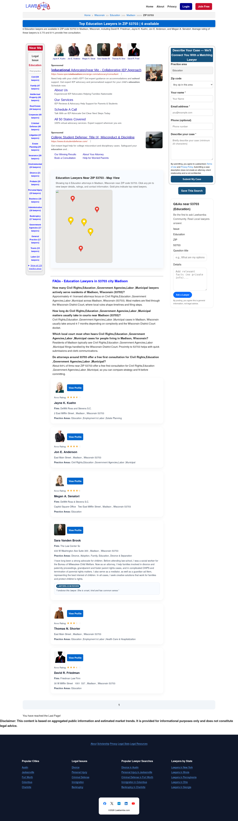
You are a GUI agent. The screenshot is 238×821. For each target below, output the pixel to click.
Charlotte (26, 787)
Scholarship (103, 743)
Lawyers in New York (182, 767)
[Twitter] (112, 803)
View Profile (75, 387)
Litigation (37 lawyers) (35, 136)
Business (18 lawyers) (35, 200)
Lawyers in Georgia (181, 787)
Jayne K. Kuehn (65, 403)
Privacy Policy (187, 166)
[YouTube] (133, 803)
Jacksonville (28, 772)
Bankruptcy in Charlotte (133, 787)
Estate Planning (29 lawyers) (35, 147)
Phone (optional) (181, 120)
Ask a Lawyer (182, 295)
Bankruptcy (77, 787)
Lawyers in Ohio (179, 782)
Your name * (178, 92)
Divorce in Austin (130, 767)
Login (186, 6)
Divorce (75, 767)
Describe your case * (183, 134)
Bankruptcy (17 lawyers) (35, 217)
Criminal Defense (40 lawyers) (35, 126)
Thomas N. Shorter (67, 628)
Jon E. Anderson (65, 452)
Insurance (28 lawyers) (35, 157)
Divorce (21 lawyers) (35, 174)
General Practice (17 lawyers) (35, 239)
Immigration (78, 782)
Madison (131, 15)
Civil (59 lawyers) (35, 78)
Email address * (180, 106)
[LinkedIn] (126, 803)
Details (177, 264)
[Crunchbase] (119, 803)
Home (149, 6)
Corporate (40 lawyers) (35, 116)
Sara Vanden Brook (67, 540)
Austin (25, 767)
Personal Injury (79, 772)
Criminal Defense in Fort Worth (137, 777)
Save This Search (192, 190)
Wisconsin (99, 15)
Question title (180, 250)
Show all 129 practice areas (35, 267)
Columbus (27, 782)
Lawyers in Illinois (180, 772)
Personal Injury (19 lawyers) (35, 191)
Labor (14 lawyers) (35, 258)
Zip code (176, 78)
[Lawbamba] (38, 9)
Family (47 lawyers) (35, 87)
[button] (84, 222)
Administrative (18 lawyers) (35, 209)
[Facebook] (105, 803)
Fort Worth (27, 777)
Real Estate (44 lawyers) (35, 107)
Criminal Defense (80, 777)
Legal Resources (138, 743)
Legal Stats (124, 743)
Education (115, 15)
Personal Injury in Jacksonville (136, 772)
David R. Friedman (67, 673)
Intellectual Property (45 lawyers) (35, 97)
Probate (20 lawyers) (35, 183)
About (160, 6)
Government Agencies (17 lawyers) (35, 228)
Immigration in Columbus (134, 782)
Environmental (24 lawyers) (35, 165)
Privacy (172, 6)
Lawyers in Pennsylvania (184, 777)
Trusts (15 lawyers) (35, 249)
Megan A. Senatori (66, 496)
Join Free (204, 6)
